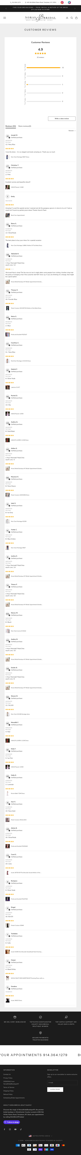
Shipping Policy (8, 1091)
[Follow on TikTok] (21, 1129)
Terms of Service (8, 1087)
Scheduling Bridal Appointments (14, 1098)
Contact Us (7, 1074)
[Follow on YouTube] (15, 1129)
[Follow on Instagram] (10, 1129)
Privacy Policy (7, 1078)
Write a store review (62, 119)
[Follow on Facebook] (4, 1129)
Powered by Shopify (54, 1140)
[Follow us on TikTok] (69, 2)
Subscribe (55, 1089)
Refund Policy (7, 1094)
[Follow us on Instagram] (62, 2)
